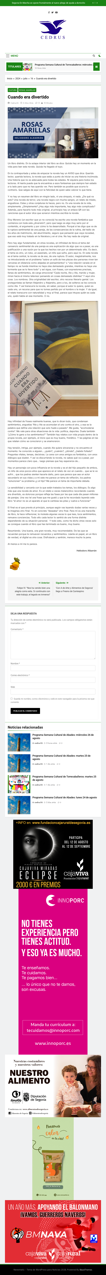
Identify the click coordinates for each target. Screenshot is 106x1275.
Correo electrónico (20, 675)
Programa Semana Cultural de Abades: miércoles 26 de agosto (56, 3)
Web (13, 687)
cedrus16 (14, 103)
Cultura (13, 90)
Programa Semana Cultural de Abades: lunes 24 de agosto (64, 797)
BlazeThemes (86, 1270)
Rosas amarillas (27, 90)
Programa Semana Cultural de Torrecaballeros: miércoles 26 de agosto (43, 64)
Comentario (17, 629)
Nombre (15, 663)
